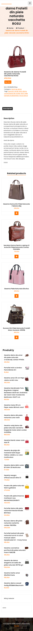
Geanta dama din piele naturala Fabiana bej (16, 205)
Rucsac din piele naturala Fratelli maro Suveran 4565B (16, 329)
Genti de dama (16, 89)
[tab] (7, 108)
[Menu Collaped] (30, 3)
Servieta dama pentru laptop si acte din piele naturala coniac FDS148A (16, 247)
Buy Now (8, 82)
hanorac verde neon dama (17, 91)
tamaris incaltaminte (11, 96)
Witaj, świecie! (9, 598)
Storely (16, 626)
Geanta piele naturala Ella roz (16, 289)
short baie (24, 93)
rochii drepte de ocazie (12, 93)
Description (7, 109)
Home (10, 28)
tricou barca (23, 96)
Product (20, 28)
